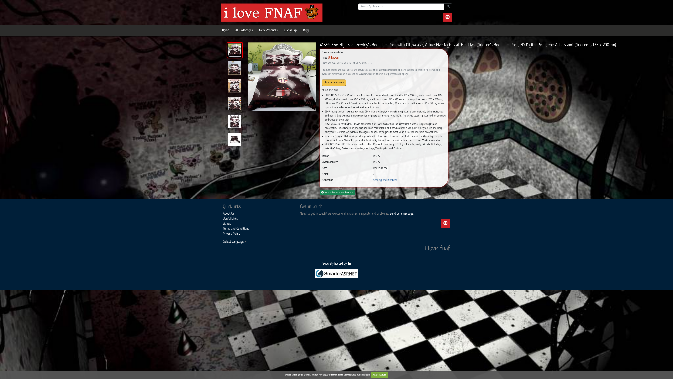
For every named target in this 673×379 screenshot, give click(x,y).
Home (225, 30)
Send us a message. (402, 213)
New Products (268, 30)
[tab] (235, 50)
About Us (228, 213)
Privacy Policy (231, 234)
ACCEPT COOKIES (379, 375)
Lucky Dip (290, 30)
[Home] (271, 12)
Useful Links (230, 219)
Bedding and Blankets (385, 180)
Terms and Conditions (236, 229)
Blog (306, 30)
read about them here (328, 375)
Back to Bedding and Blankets (338, 192)
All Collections (244, 30)
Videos (227, 224)
